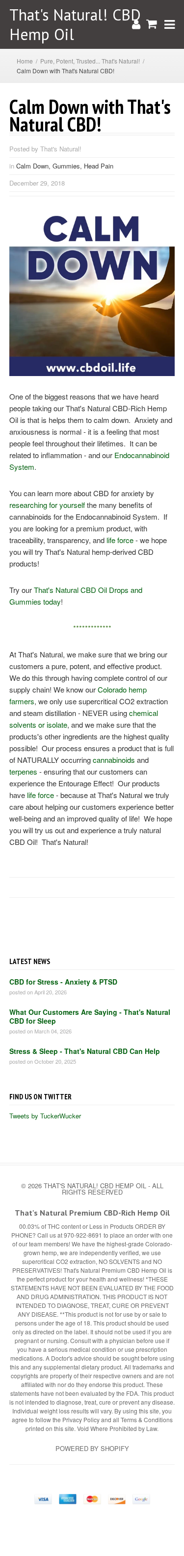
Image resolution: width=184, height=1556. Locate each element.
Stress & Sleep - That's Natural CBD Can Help (84, 1051)
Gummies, (68, 165)
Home (25, 61)
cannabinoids (114, 760)
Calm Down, (34, 165)
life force (119, 540)
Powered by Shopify (92, 1448)
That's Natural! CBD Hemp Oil (75, 24)
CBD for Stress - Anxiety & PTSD (63, 982)
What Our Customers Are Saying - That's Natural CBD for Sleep (89, 1016)
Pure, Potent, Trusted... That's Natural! (90, 61)
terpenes (23, 771)
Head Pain (98, 165)
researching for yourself (47, 505)
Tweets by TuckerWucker (45, 1115)
